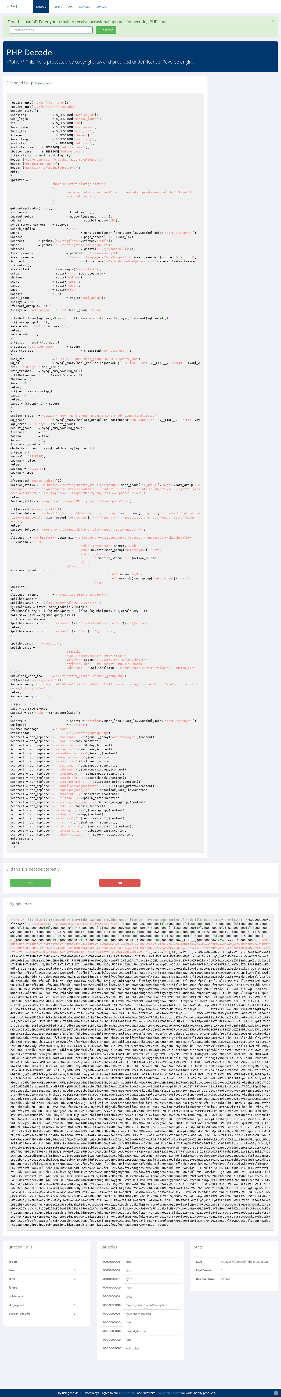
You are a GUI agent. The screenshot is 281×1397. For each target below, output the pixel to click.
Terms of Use (127, 1393)
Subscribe (106, 30)
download (45, 83)
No (120, 883)
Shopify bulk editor (168, 1393)
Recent (57, 7)
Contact (101, 7)
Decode (41, 7)
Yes (30, 883)
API (70, 7)
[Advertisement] (247, 103)
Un (11, 7)
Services (84, 7)
